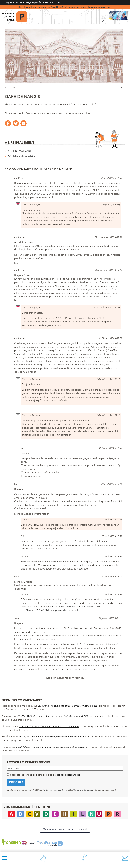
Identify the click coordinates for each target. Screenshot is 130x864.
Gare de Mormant (19, 151)
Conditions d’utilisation (83, 790)
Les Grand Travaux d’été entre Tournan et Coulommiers (67, 705)
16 (120, 87)
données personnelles (68, 774)
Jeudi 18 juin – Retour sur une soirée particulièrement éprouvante (50, 736)
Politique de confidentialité (55, 790)
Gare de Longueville (21, 155)
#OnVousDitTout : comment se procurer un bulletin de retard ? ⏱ (52, 716)
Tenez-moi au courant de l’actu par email (65, 829)
